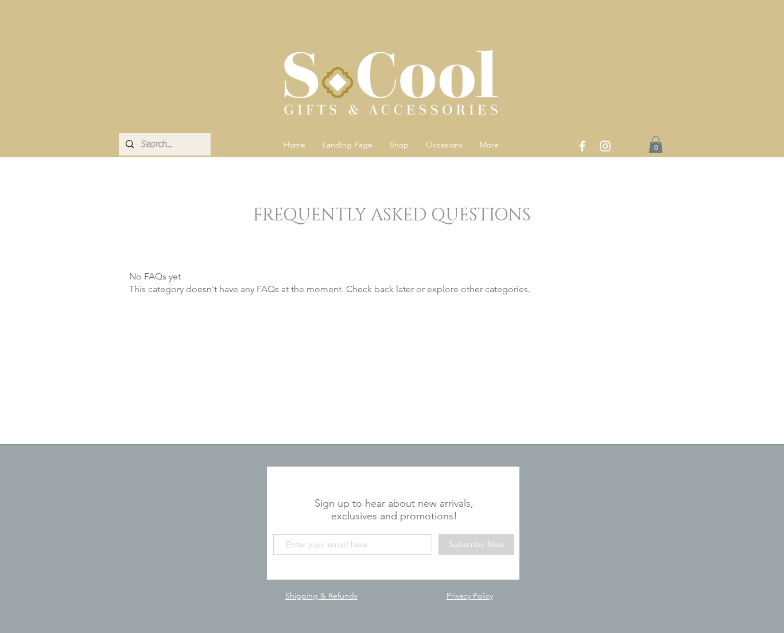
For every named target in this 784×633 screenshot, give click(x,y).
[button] (399, 144)
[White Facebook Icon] (582, 146)
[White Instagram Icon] (605, 146)
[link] (656, 144)
